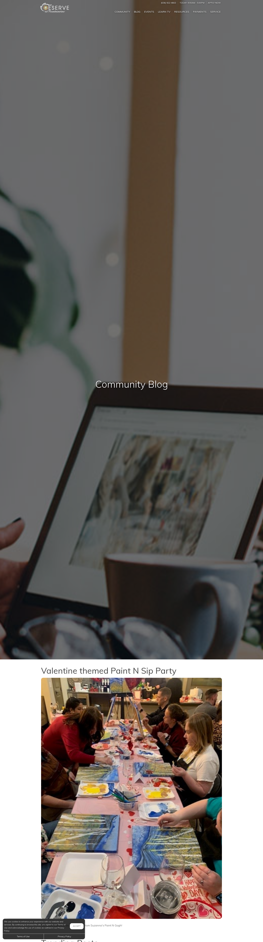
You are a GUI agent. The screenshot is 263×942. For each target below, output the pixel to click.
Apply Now (214, 3)
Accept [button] (77, 926)
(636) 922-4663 (168, 3)
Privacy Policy (64, 936)
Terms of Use (23, 936)
